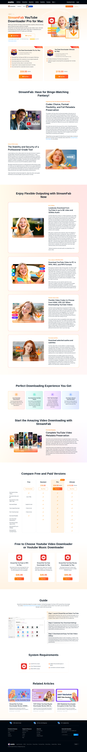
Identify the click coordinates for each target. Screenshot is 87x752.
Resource (24, 732)
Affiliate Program (40, 735)
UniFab (37, 2)
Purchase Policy (41, 744)
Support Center (25, 730)
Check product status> (12, 40)
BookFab (42, 2)
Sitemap (59, 744)
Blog (23, 737)
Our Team (38, 732)
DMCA (24, 744)
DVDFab (18, 2)
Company (38, 734)
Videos (23, 734)
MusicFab (31, 2)
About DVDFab (39, 730)
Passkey (48, 2)
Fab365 (9, 734)
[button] (69, 6)
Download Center (71, 2)
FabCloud (10, 735)
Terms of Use (29, 744)
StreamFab (24, 2)
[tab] (10, 14)
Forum (23, 735)
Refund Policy (47, 744)
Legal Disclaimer (19, 744)
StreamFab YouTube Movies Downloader (31, 605)
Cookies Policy (54, 744)
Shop (9, 732)
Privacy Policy (35, 744)
